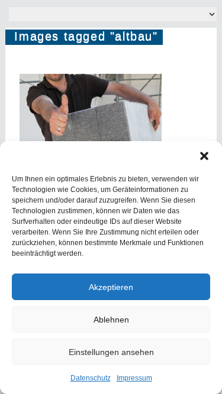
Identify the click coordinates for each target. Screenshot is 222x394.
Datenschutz (90, 378)
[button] (204, 156)
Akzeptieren (111, 287)
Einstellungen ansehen (111, 352)
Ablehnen (111, 319)
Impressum (134, 378)
